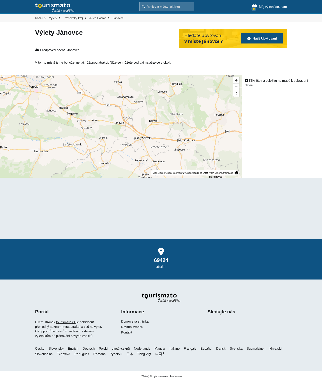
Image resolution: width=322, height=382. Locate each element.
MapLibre (157, 172)
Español (206, 348)
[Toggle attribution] (236, 172)
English (73, 348)
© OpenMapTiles (192, 172)
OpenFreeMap (173, 172)
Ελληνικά (63, 354)
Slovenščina (44, 354)
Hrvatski (275, 348)
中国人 (160, 354)
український (121, 348)
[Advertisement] (161, 208)
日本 (129, 354)
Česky (39, 348)
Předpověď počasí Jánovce (59, 50)
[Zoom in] (236, 80)
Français (190, 348)
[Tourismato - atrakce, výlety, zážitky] (55, 7)
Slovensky (56, 348)
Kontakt (126, 332)
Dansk (221, 348)
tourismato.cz (66, 322)
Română (99, 354)
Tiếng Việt (144, 354)
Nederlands (142, 348)
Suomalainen (256, 348)
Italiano (175, 348)
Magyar (159, 348)
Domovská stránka (135, 321)
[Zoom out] (236, 86)
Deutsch (89, 348)
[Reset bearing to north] (236, 93)
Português (81, 354)
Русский (116, 354)
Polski (103, 348)
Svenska (236, 348)
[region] (121, 126)
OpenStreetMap (224, 172)
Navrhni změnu (132, 327)
